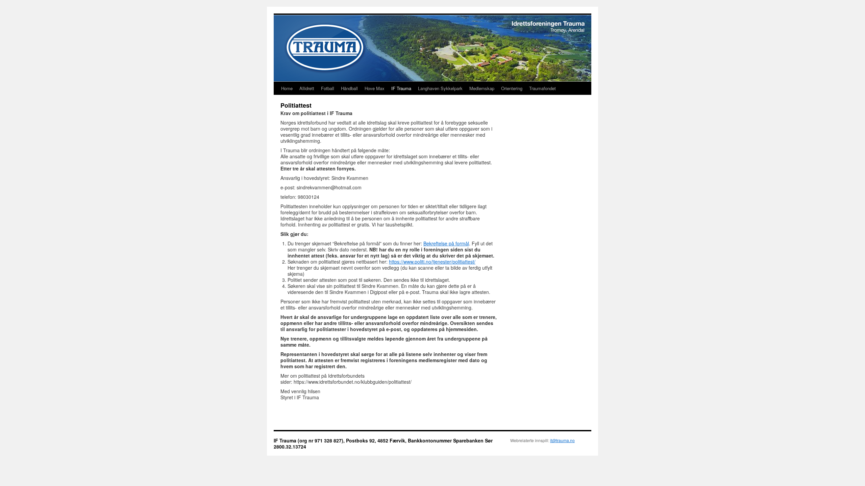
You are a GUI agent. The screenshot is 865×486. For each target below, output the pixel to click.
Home (287, 88)
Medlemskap (481, 88)
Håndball (349, 88)
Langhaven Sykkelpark (440, 88)
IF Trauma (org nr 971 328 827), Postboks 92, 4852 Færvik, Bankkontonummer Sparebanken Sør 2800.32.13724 (383, 443)
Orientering (511, 88)
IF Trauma (401, 88)
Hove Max (375, 88)
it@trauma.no (562, 440)
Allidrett (306, 88)
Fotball (327, 88)
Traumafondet (542, 88)
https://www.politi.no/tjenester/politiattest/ (432, 261)
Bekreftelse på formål (446, 243)
